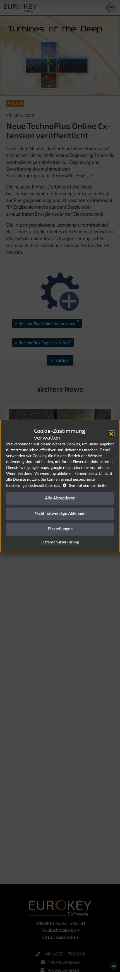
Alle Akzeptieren (60, 498)
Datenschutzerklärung (60, 542)
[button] (111, 434)
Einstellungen (60, 529)
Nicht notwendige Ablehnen (60, 513)
